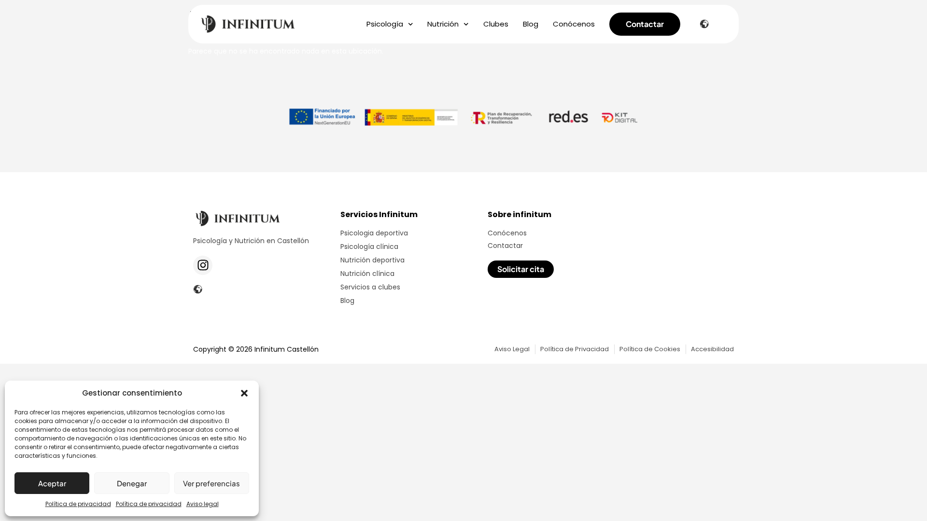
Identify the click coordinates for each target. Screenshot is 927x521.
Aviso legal (202, 504)
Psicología (384, 24)
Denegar (132, 483)
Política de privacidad (78, 504)
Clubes (495, 24)
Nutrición (443, 24)
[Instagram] (202, 265)
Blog (530, 24)
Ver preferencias (211, 483)
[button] (244, 393)
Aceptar (52, 483)
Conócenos (574, 24)
